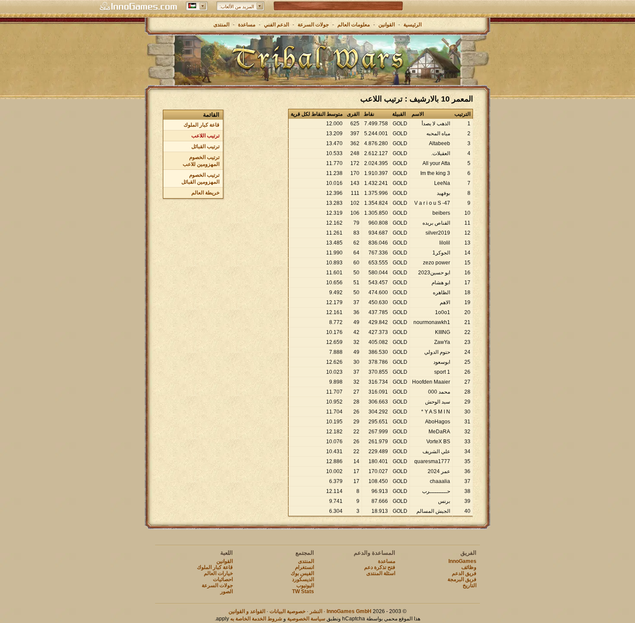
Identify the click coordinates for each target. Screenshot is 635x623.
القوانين (386, 25)
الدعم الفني (276, 25)
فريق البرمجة (462, 579)
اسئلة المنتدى (380, 573)
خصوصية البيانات (287, 611)
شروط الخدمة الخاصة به (256, 619)
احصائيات (223, 579)
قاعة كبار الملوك (201, 125)
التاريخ (469, 585)
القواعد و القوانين (247, 611)
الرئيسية (412, 25)
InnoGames (462, 561)
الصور (226, 591)
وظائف (468, 567)
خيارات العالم (218, 573)
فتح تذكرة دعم (379, 567)
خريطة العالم (205, 193)
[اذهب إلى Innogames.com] (138, 6)
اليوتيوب (305, 585)
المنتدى (221, 25)
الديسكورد (303, 579)
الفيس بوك (302, 573)
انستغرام (304, 567)
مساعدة (246, 25)
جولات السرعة (313, 25)
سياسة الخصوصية (306, 619)
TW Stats (303, 591)
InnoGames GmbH (349, 611)
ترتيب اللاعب (205, 136)
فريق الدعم (464, 573)
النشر (316, 611)
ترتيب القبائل (205, 146)
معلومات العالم (353, 25)
